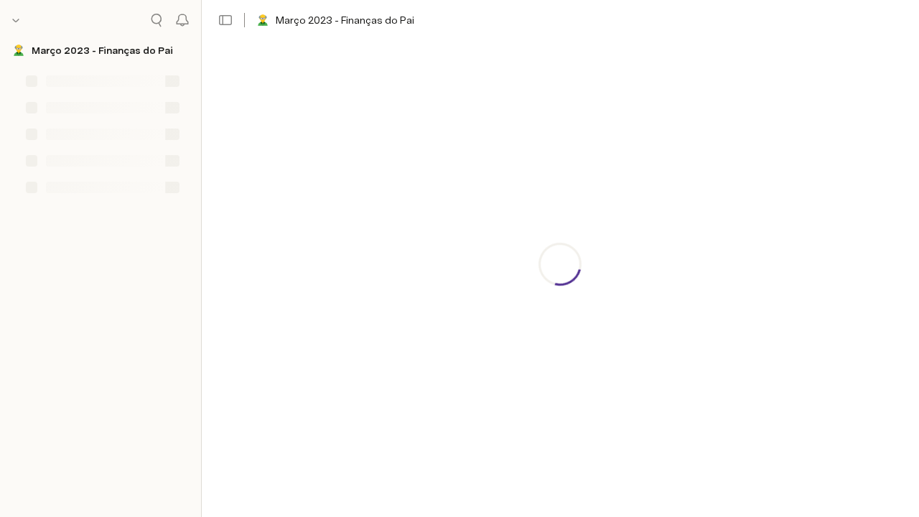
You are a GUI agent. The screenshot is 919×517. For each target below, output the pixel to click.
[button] (225, 20)
